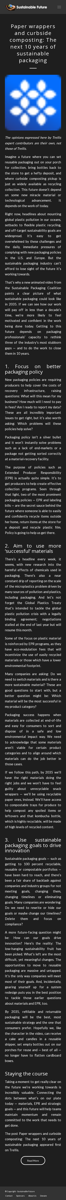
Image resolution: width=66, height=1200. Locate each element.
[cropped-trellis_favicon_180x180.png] (33, 103)
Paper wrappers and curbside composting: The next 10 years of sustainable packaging (33, 1139)
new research (35, 564)
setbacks (11, 225)
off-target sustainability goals (33, 230)
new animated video (38, 282)
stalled (10, 625)
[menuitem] (9, 1196)
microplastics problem (31, 586)
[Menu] (59, 7)
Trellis (13, 1150)
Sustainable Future (26, 1191)
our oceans (52, 220)
